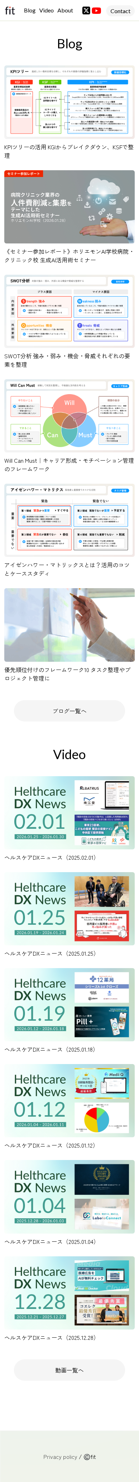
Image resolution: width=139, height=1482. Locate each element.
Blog (30, 10)
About (65, 10)
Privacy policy (60, 1456)
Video (46, 10)
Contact (120, 10)
